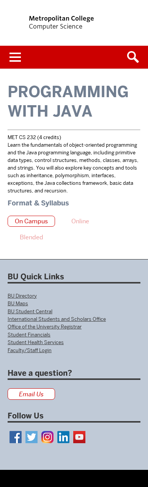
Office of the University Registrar (45, 326)
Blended (31, 237)
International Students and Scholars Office (57, 319)
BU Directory (22, 295)
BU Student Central (30, 311)
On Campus (31, 221)
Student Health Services (36, 342)
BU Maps (18, 303)
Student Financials (29, 334)
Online (80, 221)
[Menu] (15, 57)
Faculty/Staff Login (30, 350)
